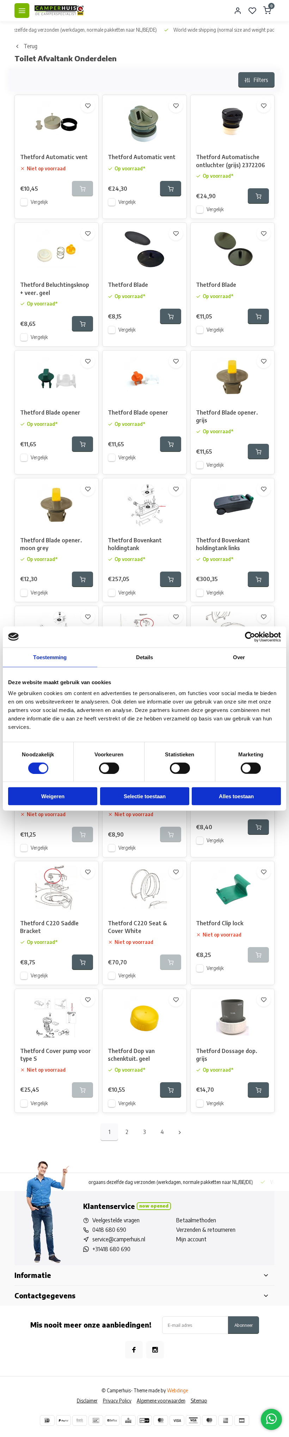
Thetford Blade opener (50, 412)
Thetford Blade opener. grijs (227, 416)
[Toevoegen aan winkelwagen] (170, 188)
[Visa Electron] (193, 1420)
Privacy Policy (117, 1401)
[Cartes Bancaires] (241, 1420)
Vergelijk (39, 202)
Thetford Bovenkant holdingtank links (223, 544)
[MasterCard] (160, 1420)
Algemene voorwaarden (161, 1401)
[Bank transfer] (79, 1420)
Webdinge (177, 1390)
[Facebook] (134, 1350)
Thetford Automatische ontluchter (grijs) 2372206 (230, 160)
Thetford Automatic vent (54, 156)
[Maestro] (209, 1420)
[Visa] (177, 1420)
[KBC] (128, 1420)
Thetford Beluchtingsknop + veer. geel (54, 288)
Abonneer (243, 1325)
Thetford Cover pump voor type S (55, 1054)
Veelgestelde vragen (116, 1220)
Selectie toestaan (145, 796)
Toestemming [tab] (50, 657)
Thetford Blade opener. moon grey (51, 544)
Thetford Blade (128, 284)
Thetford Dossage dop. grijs (226, 1054)
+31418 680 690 (111, 1249)
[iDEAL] (47, 1420)
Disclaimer (87, 1401)
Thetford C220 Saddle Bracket (49, 927)
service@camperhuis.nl (118, 1239)
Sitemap (199, 1401)
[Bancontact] (95, 1420)
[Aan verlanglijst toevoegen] (88, 106)
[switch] (109, 768)
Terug (30, 46)
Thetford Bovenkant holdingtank (135, 544)
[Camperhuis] (59, 10)
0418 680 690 (109, 1229)
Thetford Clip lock (219, 923)
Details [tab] (144, 657)
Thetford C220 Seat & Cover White (137, 927)
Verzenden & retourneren (205, 1229)
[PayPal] (63, 1420)
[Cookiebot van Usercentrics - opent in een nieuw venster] (250, 636)
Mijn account (191, 1239)
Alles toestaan (236, 796)
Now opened (153, 1206)
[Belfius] (112, 1420)
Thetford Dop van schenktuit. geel (131, 1054)
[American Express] (225, 1420)
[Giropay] (144, 1420)
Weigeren (52, 796)
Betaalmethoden (196, 1220)
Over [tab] (239, 657)
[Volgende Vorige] (180, 1132)
